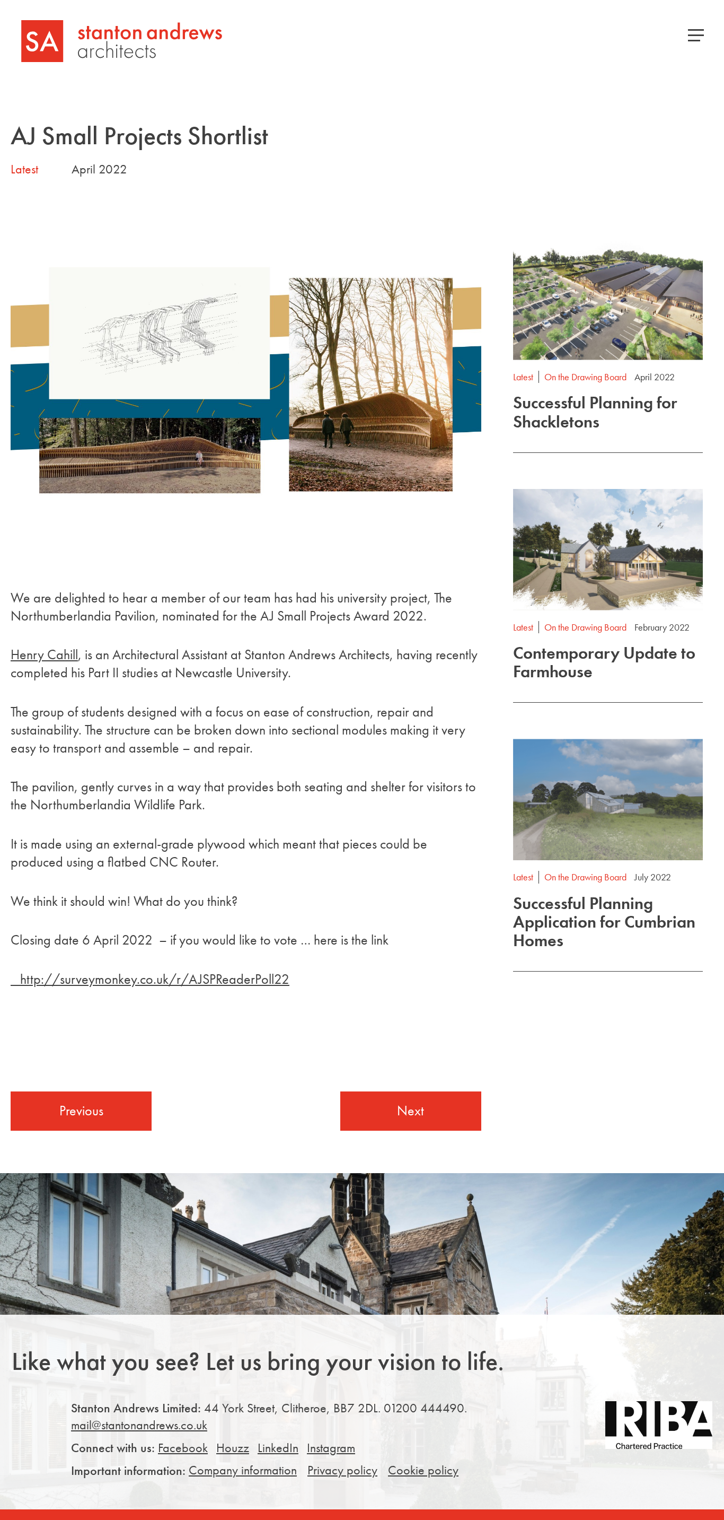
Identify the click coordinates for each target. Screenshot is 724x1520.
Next (410, 1111)
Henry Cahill (44, 654)
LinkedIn (278, 1447)
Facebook (183, 1447)
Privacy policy (342, 1470)
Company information (243, 1470)
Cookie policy (423, 1470)
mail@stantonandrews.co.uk (139, 1425)
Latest (24, 169)
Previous (81, 1111)
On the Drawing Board (585, 377)
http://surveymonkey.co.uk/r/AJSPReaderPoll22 (150, 979)
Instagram (331, 1447)
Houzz (232, 1447)
